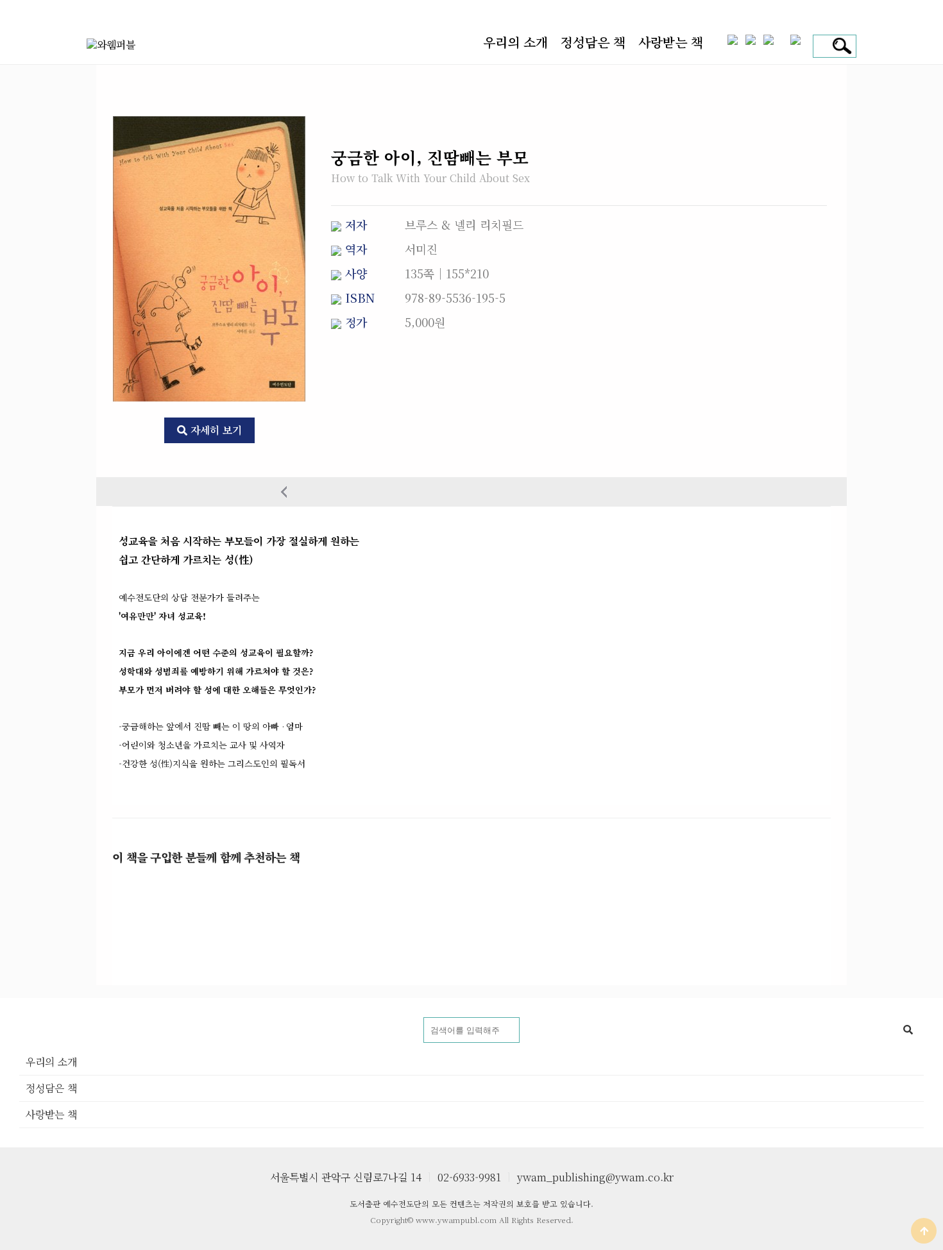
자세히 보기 (214, 430)
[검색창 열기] (840, 46)
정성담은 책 (593, 42)
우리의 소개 (515, 42)
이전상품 (283, 491)
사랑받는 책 (670, 42)
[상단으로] (924, 1231)
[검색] (908, 1029)
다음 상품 (659, 491)
